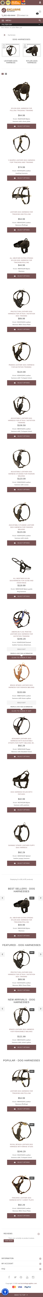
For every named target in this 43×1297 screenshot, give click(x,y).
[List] (6, 74)
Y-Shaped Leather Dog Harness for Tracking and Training (21, 161)
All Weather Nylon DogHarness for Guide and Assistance (21, 581)
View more (9, 1240)
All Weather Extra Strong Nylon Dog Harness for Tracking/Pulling (21, 260)
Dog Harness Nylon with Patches (21, 793)
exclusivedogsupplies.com (27, 1283)
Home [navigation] (4, 35)
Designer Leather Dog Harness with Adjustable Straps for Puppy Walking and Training (21, 741)
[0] (37, 14)
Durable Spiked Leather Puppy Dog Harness (21, 846)
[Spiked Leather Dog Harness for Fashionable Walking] (21, 1016)
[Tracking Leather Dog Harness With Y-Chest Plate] (21, 1185)
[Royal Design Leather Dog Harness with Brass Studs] (21, 1131)
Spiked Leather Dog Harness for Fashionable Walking (21, 1030)
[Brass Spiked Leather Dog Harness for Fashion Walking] (21, 672)
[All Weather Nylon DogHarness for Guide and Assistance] (21, 565)
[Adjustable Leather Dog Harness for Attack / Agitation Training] (21, 405)
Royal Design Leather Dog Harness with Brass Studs (21, 1145)
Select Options (23, 126)
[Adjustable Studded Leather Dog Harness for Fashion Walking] (21, 512)
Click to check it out (21, 657)
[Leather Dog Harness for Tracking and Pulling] (21, 1078)
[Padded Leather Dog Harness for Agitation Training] (21, 352)
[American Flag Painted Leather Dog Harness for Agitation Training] (21, 619)
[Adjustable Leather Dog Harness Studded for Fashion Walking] (21, 458)
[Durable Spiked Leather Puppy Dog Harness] (21, 832)
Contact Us (23, 15)
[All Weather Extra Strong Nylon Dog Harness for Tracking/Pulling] (21, 245)
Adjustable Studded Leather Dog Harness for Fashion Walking (21, 527)
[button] (39, 20)
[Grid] (3, 74)
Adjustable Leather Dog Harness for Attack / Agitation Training (21, 420)
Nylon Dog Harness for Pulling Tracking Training (21, 109)
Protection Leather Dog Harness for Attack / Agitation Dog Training (21, 314)
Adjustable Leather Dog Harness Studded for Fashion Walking (21, 474)
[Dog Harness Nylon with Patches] (21, 779)
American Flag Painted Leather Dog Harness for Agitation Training (21, 634)
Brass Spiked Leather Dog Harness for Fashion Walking (21, 686)
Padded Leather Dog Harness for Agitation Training (21, 366)
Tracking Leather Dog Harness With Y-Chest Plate (21, 1199)
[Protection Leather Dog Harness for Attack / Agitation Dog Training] (21, 298)
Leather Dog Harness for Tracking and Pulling (21, 213)
